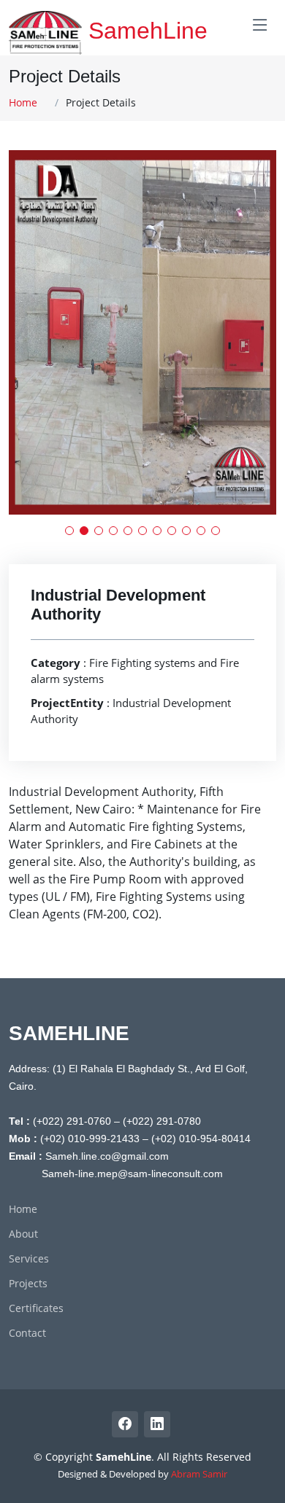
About (23, 1234)
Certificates (36, 1308)
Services (29, 1259)
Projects (28, 1283)
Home (23, 102)
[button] (69, 530)
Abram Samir (199, 1473)
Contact (27, 1333)
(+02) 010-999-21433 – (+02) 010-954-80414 (145, 1138)
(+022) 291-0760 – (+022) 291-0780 (117, 1121)
